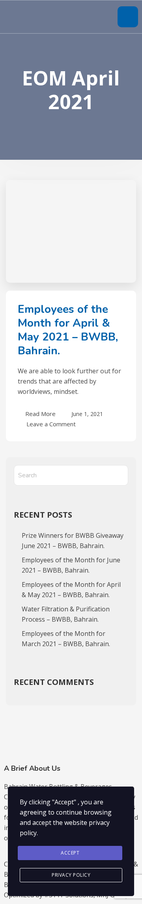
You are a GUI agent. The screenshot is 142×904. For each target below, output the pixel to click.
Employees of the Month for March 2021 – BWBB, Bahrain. (66, 638)
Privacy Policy (71, 875)
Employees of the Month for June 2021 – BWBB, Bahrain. (71, 565)
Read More (40, 414)
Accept (70, 852)
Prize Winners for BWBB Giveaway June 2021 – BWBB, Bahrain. (72, 540)
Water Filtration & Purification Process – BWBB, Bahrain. (66, 614)
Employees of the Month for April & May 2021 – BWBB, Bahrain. (68, 330)
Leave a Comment (51, 423)
